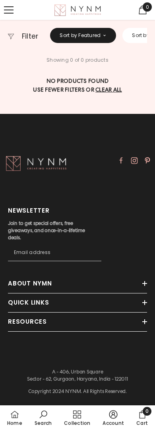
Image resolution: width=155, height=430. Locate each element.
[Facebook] (121, 160)
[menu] (9, 10)
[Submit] (95, 260)
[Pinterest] (147, 160)
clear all (108, 89)
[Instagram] (134, 160)
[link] (43, 417)
